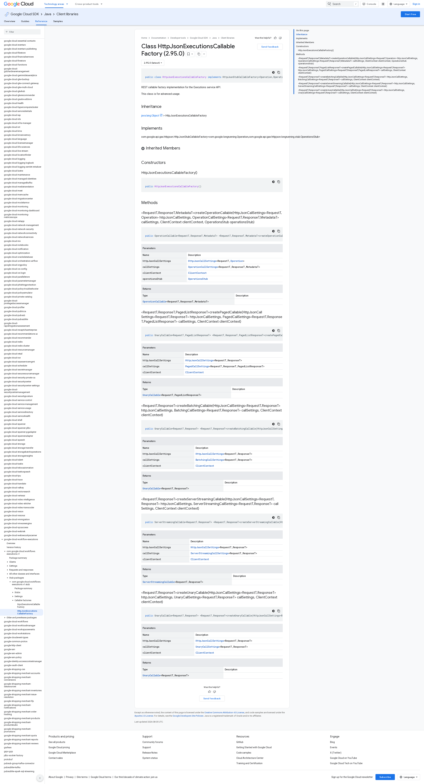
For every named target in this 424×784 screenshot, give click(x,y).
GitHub (239, 742)
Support (146, 747)
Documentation (158, 38)
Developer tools (178, 38)
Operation (236, 260)
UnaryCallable (151, 395)
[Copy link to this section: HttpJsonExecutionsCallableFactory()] (200, 173)
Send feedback (270, 46)
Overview (9, 21)
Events (333, 747)
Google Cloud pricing (59, 747)
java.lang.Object (150, 115)
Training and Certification (249, 763)
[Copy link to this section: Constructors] (170, 163)
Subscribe (385, 777)
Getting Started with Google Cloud (254, 747)
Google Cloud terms (101, 777)
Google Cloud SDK (25, 14)
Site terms (82, 777)
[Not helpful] (280, 37)
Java (47, 14)
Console (371, 3)
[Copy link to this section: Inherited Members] (183, 148)
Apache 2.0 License (143, 716)
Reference (41, 21)
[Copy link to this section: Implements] (165, 129)
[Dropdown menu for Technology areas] (68, 4)
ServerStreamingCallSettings (210, 553)
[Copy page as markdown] (199, 54)
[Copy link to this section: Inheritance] (164, 107)
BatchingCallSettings (210, 459)
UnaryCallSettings (207, 646)
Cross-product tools (87, 3)
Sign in (416, 4)
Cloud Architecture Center (250, 758)
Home (144, 38)
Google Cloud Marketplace (62, 752)
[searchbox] (22, 31)
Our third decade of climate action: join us (136, 777)
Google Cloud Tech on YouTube (346, 763)
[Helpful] (275, 37)
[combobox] (342, 4)
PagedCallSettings (197, 366)
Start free (410, 14)
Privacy (70, 777)
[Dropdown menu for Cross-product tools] (102, 4)
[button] (21, 539)
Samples (58, 21)
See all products (57, 742)
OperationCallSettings (203, 266)
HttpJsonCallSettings (202, 260)
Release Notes (150, 752)
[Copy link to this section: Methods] (162, 203)
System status (150, 758)
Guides (25, 21)
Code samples (243, 752)
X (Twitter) (335, 752)
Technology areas (54, 3)
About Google (56, 777)
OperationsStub (198, 278)
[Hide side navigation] (40, 778)
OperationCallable (154, 301)
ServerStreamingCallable (159, 581)
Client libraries (67, 14)
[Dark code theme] (273, 72)
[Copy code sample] (278, 72)
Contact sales (56, 758)
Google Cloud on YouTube (343, 758)
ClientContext (197, 272)
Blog (332, 742)
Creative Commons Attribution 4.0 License (224, 712)
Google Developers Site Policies (188, 716)
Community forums (152, 742)
